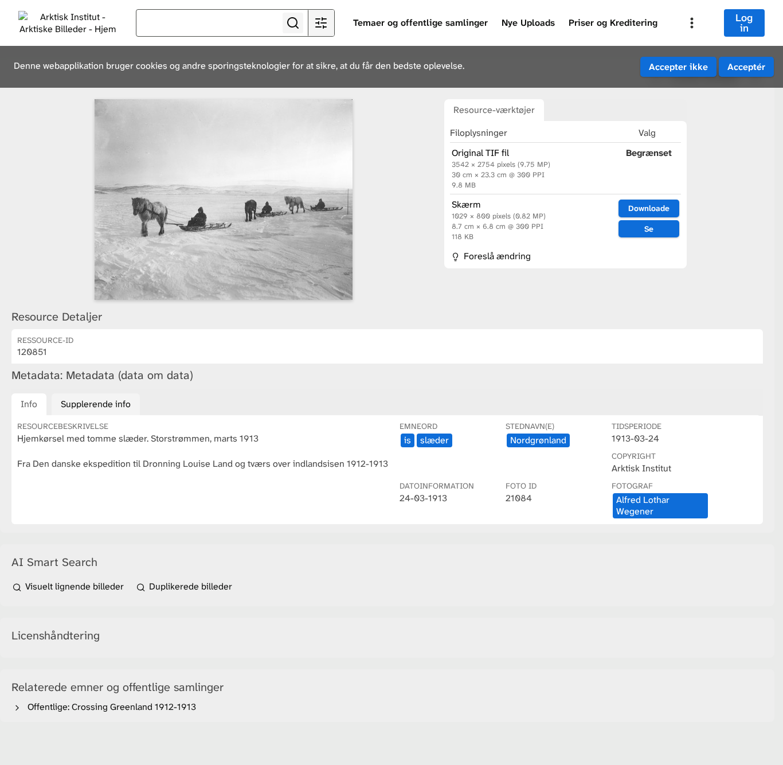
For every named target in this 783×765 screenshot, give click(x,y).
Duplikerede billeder (189, 586)
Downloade (649, 208)
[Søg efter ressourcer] (293, 23)
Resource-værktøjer (494, 110)
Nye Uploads (528, 23)
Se (648, 229)
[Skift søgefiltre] (321, 23)
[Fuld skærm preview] (223, 199)
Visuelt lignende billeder (74, 586)
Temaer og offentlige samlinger (420, 23)
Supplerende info (96, 404)
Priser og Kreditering (613, 23)
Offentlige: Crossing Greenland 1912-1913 (109, 707)
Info (29, 404)
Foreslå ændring (496, 256)
